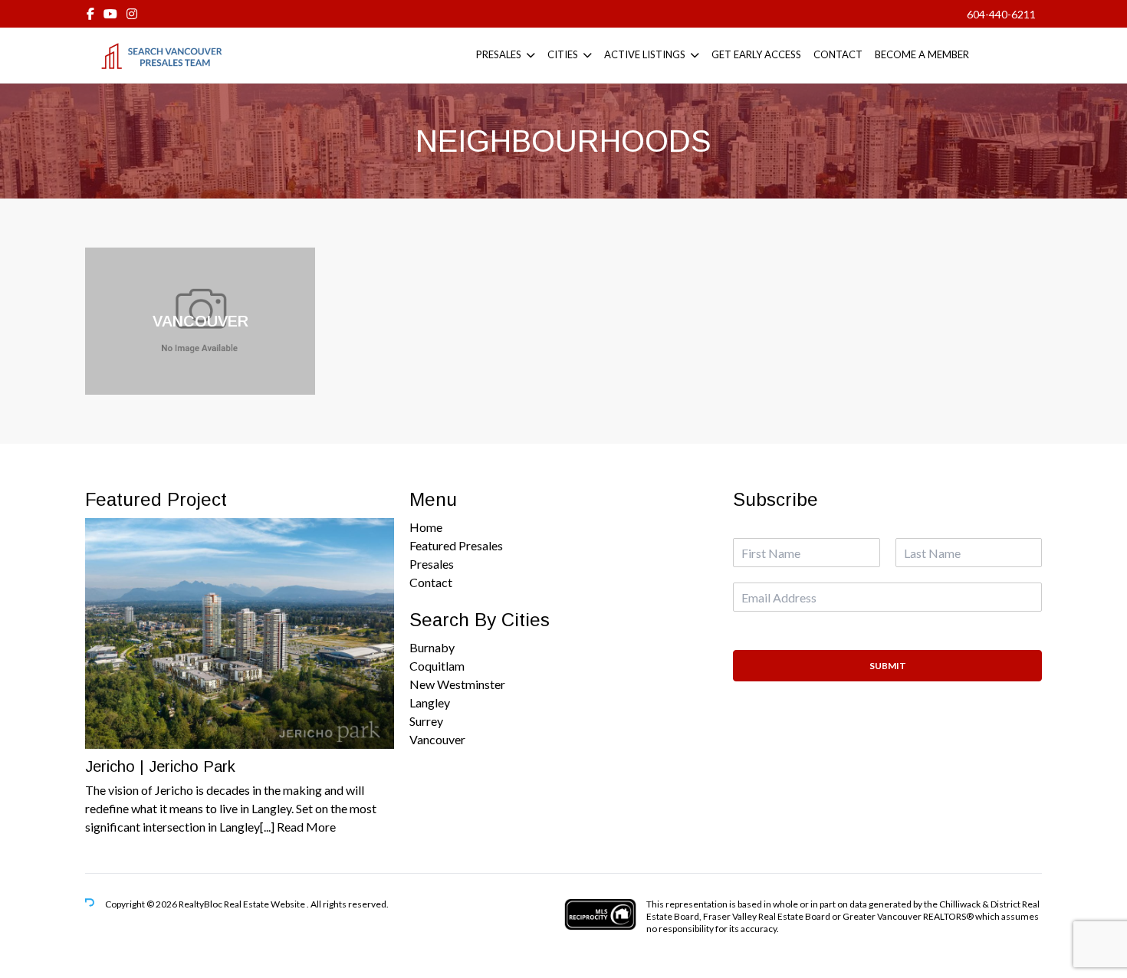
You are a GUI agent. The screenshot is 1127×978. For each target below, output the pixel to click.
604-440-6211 (1001, 14)
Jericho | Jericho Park (160, 766)
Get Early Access (756, 54)
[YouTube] (110, 13)
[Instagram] (132, 13)
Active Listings (644, 54)
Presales (498, 54)
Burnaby (432, 647)
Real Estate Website (265, 904)
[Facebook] (90, 13)
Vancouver (437, 739)
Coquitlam (437, 665)
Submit (887, 665)
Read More (306, 826)
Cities (562, 54)
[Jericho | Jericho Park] (239, 633)
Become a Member (922, 54)
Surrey (426, 721)
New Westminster (457, 684)
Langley (429, 702)
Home (425, 527)
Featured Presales (456, 545)
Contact (838, 54)
